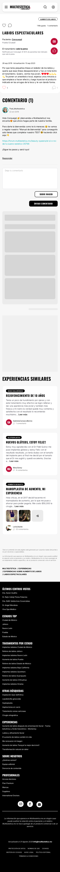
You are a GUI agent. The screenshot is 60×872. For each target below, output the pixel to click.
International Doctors (10, 795)
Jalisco (5, 624)
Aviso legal (29, 852)
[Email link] (39, 804)
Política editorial (43, 852)
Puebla (5, 632)
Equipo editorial (8, 764)
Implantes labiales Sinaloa (12, 684)
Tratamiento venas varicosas (14, 711)
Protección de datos (16, 848)
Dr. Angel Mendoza (10, 605)
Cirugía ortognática (10, 715)
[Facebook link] (30, 805)
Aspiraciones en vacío (11, 707)
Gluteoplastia (14, 437)
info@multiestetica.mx (42, 842)
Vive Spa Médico (9, 609)
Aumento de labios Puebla (12, 659)
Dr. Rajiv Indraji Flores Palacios (14, 597)
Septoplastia (7, 703)
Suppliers (6, 791)
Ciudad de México (9, 620)
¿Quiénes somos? (9, 760)
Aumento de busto (15, 484)
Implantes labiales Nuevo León (14, 655)
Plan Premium (8, 783)
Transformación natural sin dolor (15, 749)
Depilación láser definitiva (12, 695)
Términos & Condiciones (28, 856)
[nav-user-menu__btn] (53, 7)
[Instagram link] (21, 805)
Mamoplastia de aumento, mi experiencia (25, 491)
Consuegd (17, 39)
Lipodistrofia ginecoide (11, 699)
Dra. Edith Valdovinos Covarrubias (16, 601)
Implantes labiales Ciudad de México (17, 647)
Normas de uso (34, 848)
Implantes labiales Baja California (15, 667)
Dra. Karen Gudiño (9, 593)
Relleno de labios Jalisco (12, 651)
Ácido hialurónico (15, 391)
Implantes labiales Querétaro (13, 672)
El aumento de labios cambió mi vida (17, 737)
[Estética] (20, 8)
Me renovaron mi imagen (12, 741)
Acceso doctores (9, 779)
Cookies (45, 848)
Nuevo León (7, 628)
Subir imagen (46, 194)
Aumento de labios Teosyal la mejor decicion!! (20, 745)
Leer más (22, 414)
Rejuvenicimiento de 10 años (25, 395)
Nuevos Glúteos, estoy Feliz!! (26, 442)
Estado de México (9, 636)
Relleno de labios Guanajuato (14, 676)
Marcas (5, 787)
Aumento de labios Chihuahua (14, 680)
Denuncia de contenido (11, 768)
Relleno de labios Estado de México (16, 663)
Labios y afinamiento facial (13, 733)
